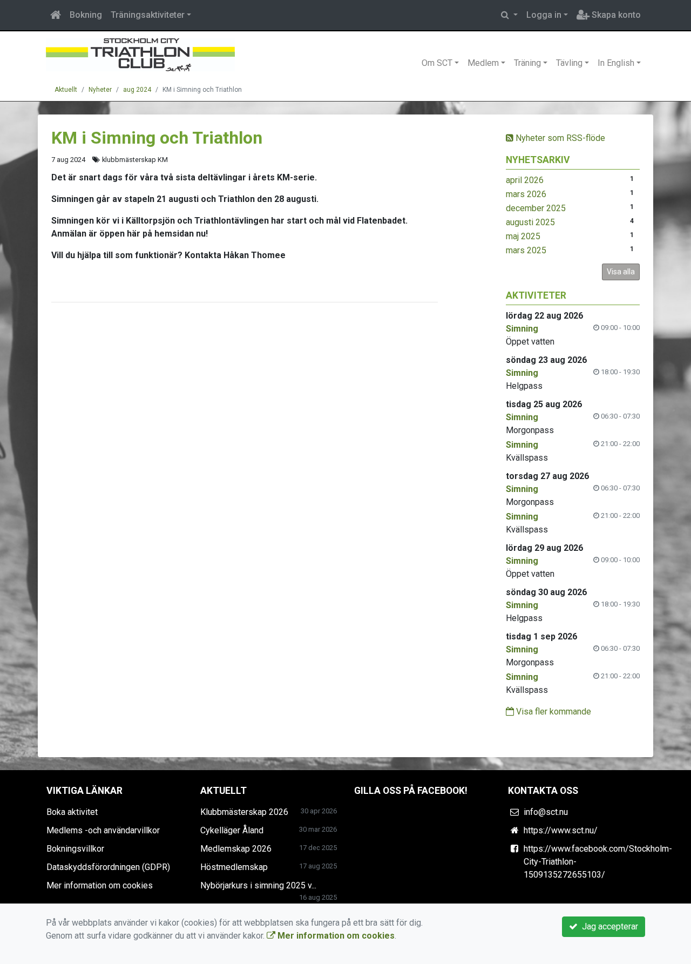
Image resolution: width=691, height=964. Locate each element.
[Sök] (509, 15)
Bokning (86, 15)
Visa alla (621, 271)
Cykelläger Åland (231, 830)
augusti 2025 (530, 222)
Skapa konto (615, 15)
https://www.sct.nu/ (561, 830)
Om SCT (437, 63)
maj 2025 (523, 236)
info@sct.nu (546, 812)
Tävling (569, 63)
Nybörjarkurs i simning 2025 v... (258, 885)
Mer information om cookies (99, 885)
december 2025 (536, 208)
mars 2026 (526, 194)
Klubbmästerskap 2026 (244, 812)
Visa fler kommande (552, 711)
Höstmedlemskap (234, 867)
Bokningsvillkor (75, 849)
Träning (527, 63)
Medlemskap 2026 (236, 849)
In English (616, 63)
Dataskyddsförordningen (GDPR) (108, 867)
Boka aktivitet (72, 812)
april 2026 (525, 180)
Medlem (483, 63)
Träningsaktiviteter (148, 15)
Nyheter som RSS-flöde (559, 138)
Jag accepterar (608, 926)
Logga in (543, 15)
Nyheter (100, 89)
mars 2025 (526, 250)
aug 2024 (137, 89)
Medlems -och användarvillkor (103, 830)
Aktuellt (66, 89)
